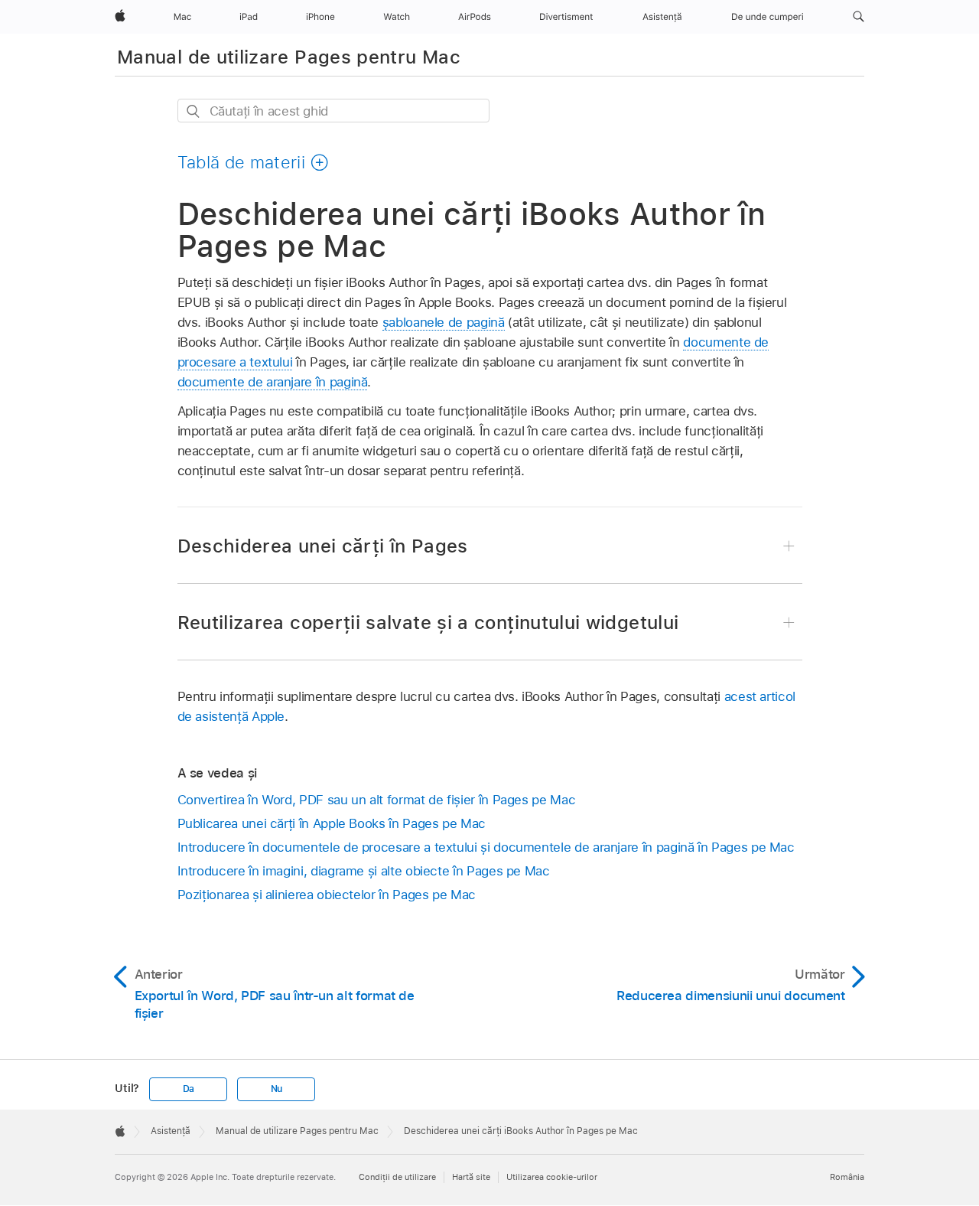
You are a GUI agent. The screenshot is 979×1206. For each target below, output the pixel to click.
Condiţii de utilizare (397, 1177)
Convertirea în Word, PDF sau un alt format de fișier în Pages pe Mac (376, 799)
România (847, 1177)
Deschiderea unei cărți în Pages (322, 546)
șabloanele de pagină (443, 322)
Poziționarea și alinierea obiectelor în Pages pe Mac (326, 894)
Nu (277, 1089)
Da (189, 1089)
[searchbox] (333, 110)
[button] (858, 17)
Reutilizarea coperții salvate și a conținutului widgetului (428, 622)
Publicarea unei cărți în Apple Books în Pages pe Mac (331, 823)
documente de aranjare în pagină (272, 382)
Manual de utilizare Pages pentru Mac (288, 57)
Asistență (170, 1131)
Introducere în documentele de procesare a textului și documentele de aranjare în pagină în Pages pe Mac (486, 847)
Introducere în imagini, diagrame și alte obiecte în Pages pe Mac (363, 870)
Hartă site (471, 1177)
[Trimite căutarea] (194, 111)
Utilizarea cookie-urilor (551, 1177)
